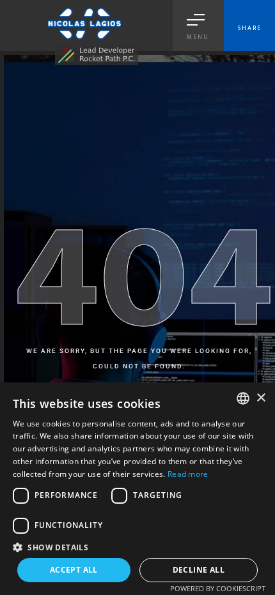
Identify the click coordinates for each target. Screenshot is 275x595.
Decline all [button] (198, 569)
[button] (137, 547)
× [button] (260, 398)
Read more (188, 474)
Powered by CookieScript (217, 588)
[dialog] (137, 488)
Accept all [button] (74, 569)
